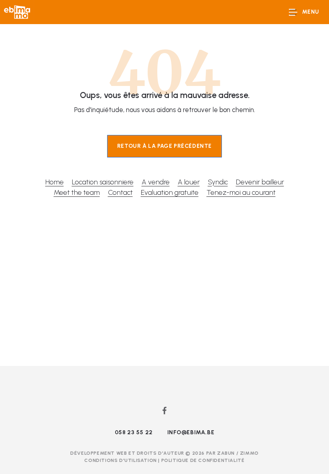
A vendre (156, 182)
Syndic (218, 182)
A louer (189, 182)
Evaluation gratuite (170, 192)
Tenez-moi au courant (241, 192)
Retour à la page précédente (164, 146)
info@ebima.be (191, 432)
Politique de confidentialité (203, 460)
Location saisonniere (103, 182)
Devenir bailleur (260, 182)
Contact (120, 192)
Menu (310, 11)
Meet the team (77, 192)
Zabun (226, 453)
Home (54, 182)
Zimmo (249, 453)
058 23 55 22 (134, 432)
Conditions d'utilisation (121, 460)
